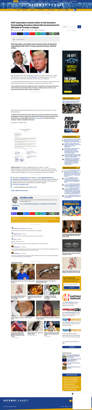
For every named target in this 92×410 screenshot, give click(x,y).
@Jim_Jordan (37, 177)
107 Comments (40, 30)
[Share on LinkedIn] (45, 33)
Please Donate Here (71, 375)
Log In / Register (73, 1)
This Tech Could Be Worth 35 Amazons (73, 363)
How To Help (51, 9)
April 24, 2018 (33, 187)
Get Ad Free (64, 1)
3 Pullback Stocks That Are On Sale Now (73, 367)
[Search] (79, 26)
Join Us (32, 9)
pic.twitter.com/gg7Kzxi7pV (21, 184)
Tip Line (15, 1)
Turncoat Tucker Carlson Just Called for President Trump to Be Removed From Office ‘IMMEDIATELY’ (72, 145)
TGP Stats (71, 347)
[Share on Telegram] (42, 33)
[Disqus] (35, 242)
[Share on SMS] (53, 33)
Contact (72, 406)
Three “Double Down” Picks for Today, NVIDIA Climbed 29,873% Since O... (74, 360)
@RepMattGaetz (17, 179)
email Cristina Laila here (31, 204)
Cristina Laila (26, 197)
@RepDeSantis (27, 179)
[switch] (74, 10)
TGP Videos (40, 1)
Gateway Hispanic (24, 1)
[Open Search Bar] (70, 10)
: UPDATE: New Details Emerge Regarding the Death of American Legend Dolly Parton (72, 185)
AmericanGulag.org (70, 312)
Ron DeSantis (33, 77)
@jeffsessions (24, 177)
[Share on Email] (55, 33)
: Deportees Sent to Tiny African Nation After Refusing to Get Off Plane (72, 196)
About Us (24, 9)
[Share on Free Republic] (47, 33)
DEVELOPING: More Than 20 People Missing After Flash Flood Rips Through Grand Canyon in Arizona (72, 140)
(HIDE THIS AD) (48, 13)
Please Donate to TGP (55, 1)
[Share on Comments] (50, 33)
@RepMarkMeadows (48, 177)
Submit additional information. (19, 190)
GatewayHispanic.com (71, 302)
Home (18, 9)
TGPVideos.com (69, 322)
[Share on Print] (58, 33)
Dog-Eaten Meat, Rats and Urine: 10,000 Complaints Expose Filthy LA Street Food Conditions (73, 155)
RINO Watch (33, 1)
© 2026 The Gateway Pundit (9, 406)
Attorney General (39, 118)
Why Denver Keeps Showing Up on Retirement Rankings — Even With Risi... (73, 356)
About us (67, 406)
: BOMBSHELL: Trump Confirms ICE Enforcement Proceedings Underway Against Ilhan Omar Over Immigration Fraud (72, 180)
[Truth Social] (70, 401)
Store (46, 1)
